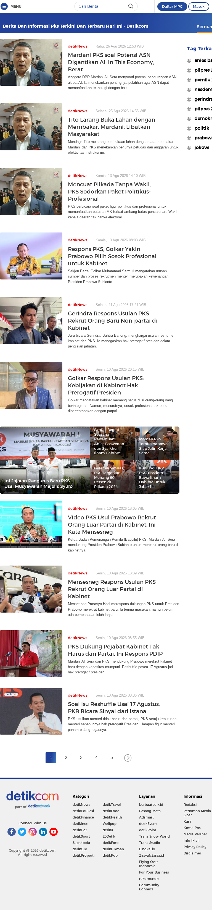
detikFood (111, 811)
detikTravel (112, 804)
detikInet (80, 824)
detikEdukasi (83, 811)
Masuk (199, 6)
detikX (108, 830)
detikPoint (147, 830)
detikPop (110, 855)
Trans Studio (149, 843)
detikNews (81, 804)
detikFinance (83, 817)
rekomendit (149, 879)
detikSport (81, 836)
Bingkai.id (147, 849)
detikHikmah (113, 849)
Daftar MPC (172, 6)
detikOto (80, 849)
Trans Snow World (154, 836)
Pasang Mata (150, 811)
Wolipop (109, 824)
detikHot (80, 830)
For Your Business (154, 872)
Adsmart (146, 817)
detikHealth (112, 817)
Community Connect (149, 887)
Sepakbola (81, 843)
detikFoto (111, 843)
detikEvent (148, 824)
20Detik (109, 836)
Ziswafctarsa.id (151, 855)
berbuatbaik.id (151, 804)
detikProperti (83, 855)
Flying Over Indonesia (148, 864)
